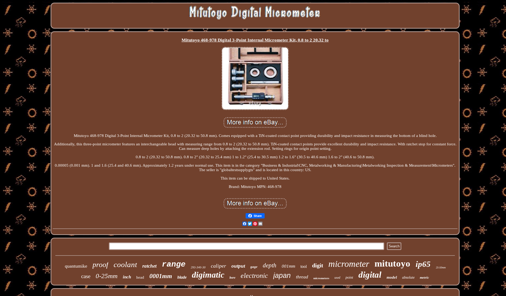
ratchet (149, 266)
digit (317, 265)
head (140, 277)
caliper (218, 266)
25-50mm (441, 267)
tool (303, 266)
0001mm (160, 276)
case (85, 276)
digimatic (208, 274)
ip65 (423, 264)
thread (302, 276)
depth (269, 265)
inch (127, 276)
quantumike (76, 266)
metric (424, 277)
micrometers (321, 278)
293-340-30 (198, 267)
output (238, 266)
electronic (254, 275)
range (174, 264)
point (349, 277)
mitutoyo (392, 263)
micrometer (348, 264)
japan (282, 275)
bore (232, 277)
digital (369, 274)
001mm (288, 266)
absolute (408, 277)
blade (182, 277)
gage (253, 267)
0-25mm (107, 275)
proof (100, 265)
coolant (125, 264)
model (392, 277)
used (337, 277)
